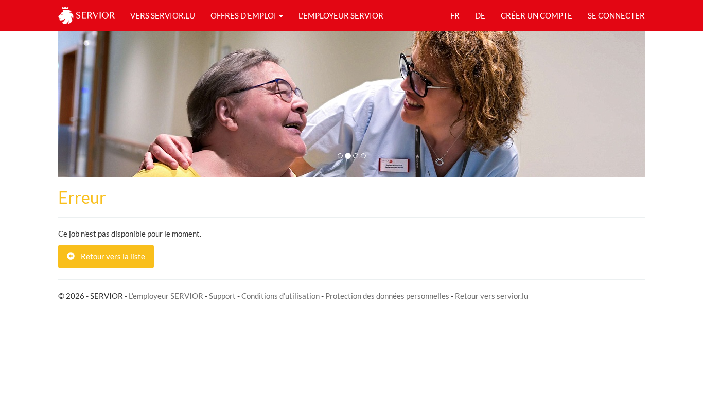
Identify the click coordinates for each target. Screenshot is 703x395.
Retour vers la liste (110, 256)
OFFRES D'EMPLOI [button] (244, 15)
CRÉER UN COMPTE (536, 15)
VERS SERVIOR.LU (162, 15)
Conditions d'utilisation (280, 295)
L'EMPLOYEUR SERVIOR (340, 15)
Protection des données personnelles (387, 295)
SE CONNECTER (616, 15)
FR (455, 15)
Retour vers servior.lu (491, 295)
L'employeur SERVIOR (166, 295)
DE (480, 15)
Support (222, 295)
